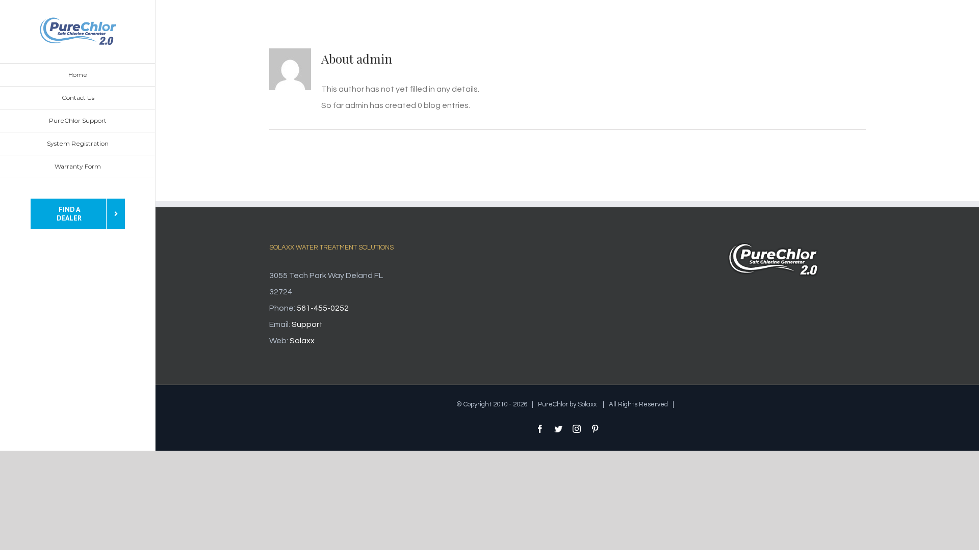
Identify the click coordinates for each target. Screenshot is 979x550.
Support (307, 324)
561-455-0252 (323, 308)
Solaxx (302, 341)
